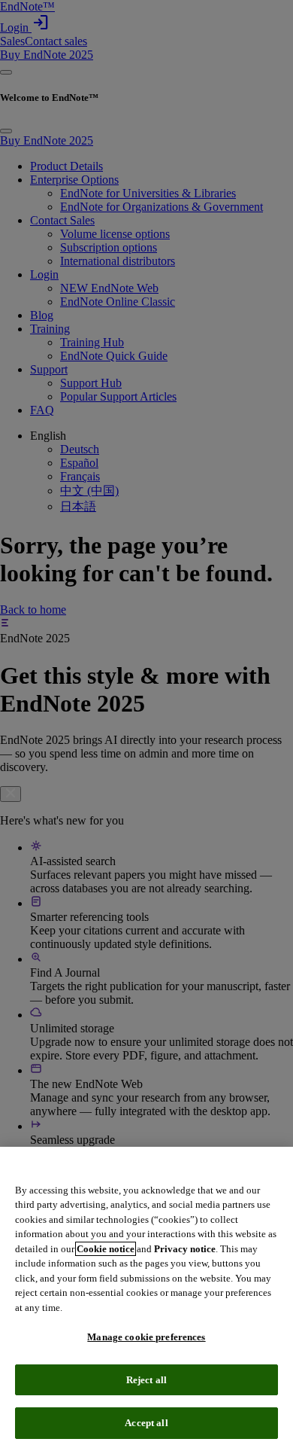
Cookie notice (105, 1248)
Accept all (146, 1422)
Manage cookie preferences (146, 1337)
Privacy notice (185, 1248)
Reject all (146, 1379)
